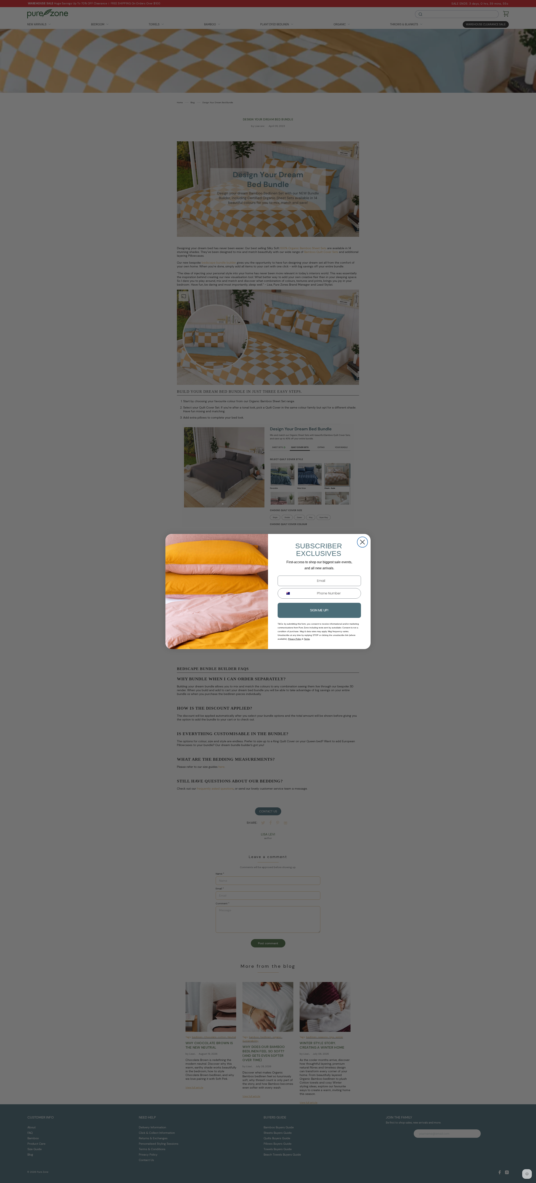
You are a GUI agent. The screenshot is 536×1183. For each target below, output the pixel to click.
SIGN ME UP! (319, 610)
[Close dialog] (362, 542)
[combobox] (286, 593)
